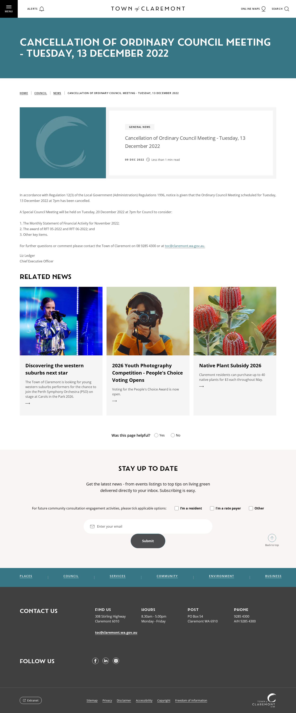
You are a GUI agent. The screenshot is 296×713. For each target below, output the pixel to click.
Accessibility (144, 700)
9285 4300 (241, 616)
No (178, 435)
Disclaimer (124, 700)
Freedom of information (191, 700)
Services (118, 576)
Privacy (107, 700)
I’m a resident (191, 508)
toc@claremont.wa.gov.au (116, 632)
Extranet (32, 700)
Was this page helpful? (131, 435)
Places (26, 576)
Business (273, 576)
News (57, 93)
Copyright (163, 700)
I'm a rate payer (228, 508)
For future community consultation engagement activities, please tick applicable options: (99, 508)
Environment (221, 576)
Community (167, 576)
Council (40, 93)
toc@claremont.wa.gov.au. (185, 246)
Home (24, 93)
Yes (162, 435)
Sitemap (92, 700)
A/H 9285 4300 (245, 621)
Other (259, 508)
